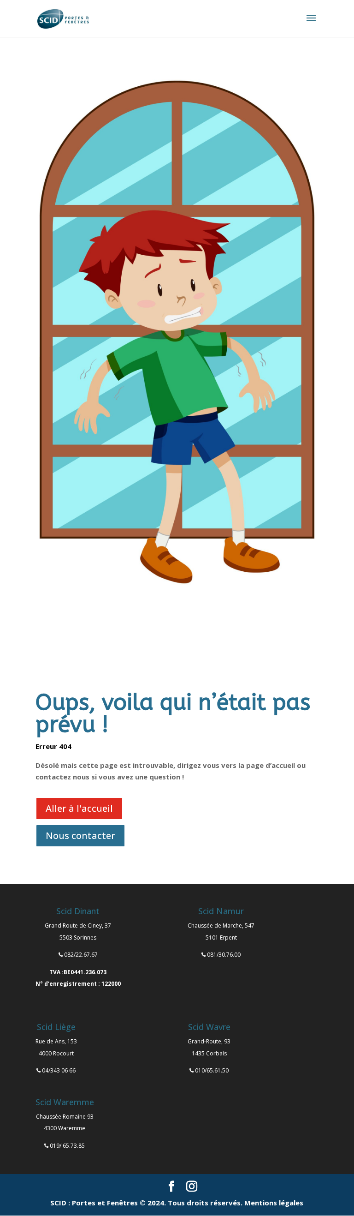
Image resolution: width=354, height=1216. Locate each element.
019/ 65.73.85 (67, 1146)
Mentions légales (273, 1202)
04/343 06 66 (59, 1070)
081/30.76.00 (224, 954)
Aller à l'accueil (79, 808)
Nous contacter (80, 835)
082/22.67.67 (81, 954)
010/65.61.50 (212, 1070)
